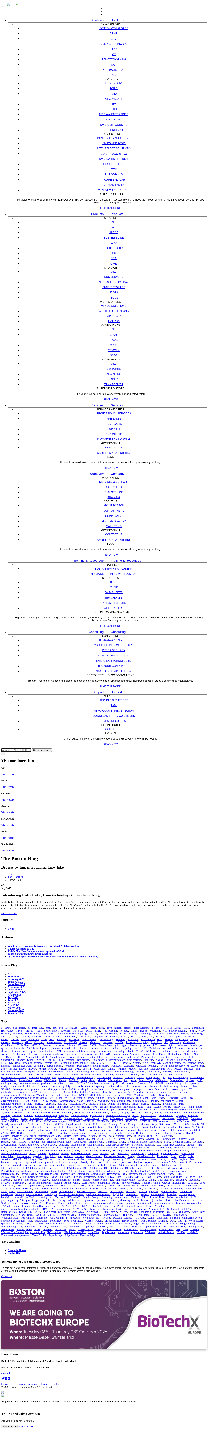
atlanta (92, 1209)
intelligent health (9, 1174)
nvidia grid (83, 1089)
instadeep (105, 1083)
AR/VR (114, 33)
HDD (108, 1062)
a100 (80, 1030)
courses (5, 1136)
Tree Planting (27, 1217)
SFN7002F (74, 1121)
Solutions (97, 20)
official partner (112, 1220)
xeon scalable (134, 1060)
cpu (55, 1027)
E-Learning (123, 1103)
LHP (116, 1062)
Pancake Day (68, 1174)
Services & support (114, 481)
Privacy (45, 1384)
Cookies (56, 1384)
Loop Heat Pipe (41, 1206)
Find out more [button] (110, 208)
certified (123, 1188)
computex (98, 1036)
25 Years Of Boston (83, 1098)
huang (163, 1159)
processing (106, 1130)
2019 (44, 1039)
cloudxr (70, 1127)
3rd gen (72, 1171)
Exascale (170, 1060)
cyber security (102, 1133)
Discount (130, 1191)
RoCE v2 (73, 1080)
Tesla (39, 1030)
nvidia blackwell (141, 1200)
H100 (32, 1153)
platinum (42, 1071)
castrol (170, 1036)
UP (34, 1223)
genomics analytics (16, 1130)
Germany (46, 1054)
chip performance (130, 1182)
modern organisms (61, 1179)
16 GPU (32, 1133)
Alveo (24, 1118)
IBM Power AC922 (114, 143)
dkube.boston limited (177, 1197)
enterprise (30, 1071)
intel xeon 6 (33, 1086)
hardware (107, 1042)
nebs (66, 1220)
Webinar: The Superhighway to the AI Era (23, 1232)
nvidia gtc (6, 1083)
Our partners (113, 510)
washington (51, 1194)
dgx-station (137, 1232)
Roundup (120, 1039)
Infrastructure (46, 1051)
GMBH (180, 1174)
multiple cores (22, 1235)
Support (113, 429)
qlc (163, 1077)
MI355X (58, 1124)
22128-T (66, 1206)
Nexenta (101, 1185)
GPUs (113, 345)
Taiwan (69, 1071)
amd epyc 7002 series (12, 1106)
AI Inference (116, 1118)
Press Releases (114, 602)
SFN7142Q (131, 1121)
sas (26, 1185)
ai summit (39, 1065)
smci (69, 1223)
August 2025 (15, 994)
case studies (83, 1106)
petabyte (38, 1138)
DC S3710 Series (154, 1168)
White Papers (114, 608)
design (151, 1217)
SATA (93, 1045)
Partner (191, 1036)
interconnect (19, 1182)
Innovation (47, 1033)
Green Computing (94, 1086)
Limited (168, 1200)
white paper (98, 1060)
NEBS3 (89, 1220)
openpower (125, 1162)
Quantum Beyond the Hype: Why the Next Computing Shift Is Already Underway (53, 956)
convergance (167, 1100)
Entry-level (7, 1235)
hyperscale (89, 1176)
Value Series (7, 1229)
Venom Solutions (113, 305)
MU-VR (17, 1159)
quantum (55, 1048)
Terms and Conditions (26, 1384)
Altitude (100, 1098)
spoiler (87, 1223)
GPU (114, 242)
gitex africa (122, 1153)
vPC (189, 1089)
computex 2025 (71, 1147)
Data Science (84, 1065)
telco (192, 1176)
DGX (89, 1030)
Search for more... (41, 750)
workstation (173, 1033)
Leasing (164, 1188)
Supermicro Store (112, 1214)
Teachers (16, 1115)
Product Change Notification (134, 1124)
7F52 (148, 1106)
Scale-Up (117, 1150)
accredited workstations (13, 1220)
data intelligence (96, 1127)
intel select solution (99, 1048)
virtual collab (157, 1194)
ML (151, 1083)
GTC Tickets (116, 1191)
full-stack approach (121, 1089)
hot (93, 1138)
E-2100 (43, 1226)
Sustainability (95, 1057)
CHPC (22, 1141)
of (100, 1136)
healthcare (182, 1045)
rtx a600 (54, 1197)
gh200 (20, 1200)
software (5, 1033)
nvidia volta (158, 1185)
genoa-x (25, 1109)
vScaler (192, 1030)
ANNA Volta (131, 1229)
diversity (84, 1162)
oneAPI (87, 1068)
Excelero (65, 1030)
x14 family (135, 1226)
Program (152, 1065)
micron (118, 1027)
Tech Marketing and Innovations (91, 1112)
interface (117, 1077)
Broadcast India (44, 1074)
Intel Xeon (70, 1036)
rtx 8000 (29, 1197)
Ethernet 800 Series (119, 1165)
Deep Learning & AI (113, 44)
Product (104, 1153)
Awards (15, 1039)
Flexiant (191, 1144)
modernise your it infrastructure (50, 1171)
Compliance (114, 516)
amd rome (31, 1106)
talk (123, 1083)
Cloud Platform (95, 1144)
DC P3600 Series (31, 1168)
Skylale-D (192, 1232)
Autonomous (121, 1197)
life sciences (31, 1179)
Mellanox (157, 1027)
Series (115, 1048)
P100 (17, 1057)
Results (167, 1106)
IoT (114, 54)
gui (124, 1174)
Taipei (140, 1077)
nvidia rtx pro (8, 1092)
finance (5, 1051)
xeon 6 (129, 1171)
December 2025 (16, 984)
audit (166, 1176)
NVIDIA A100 (87, 1095)
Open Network (165, 1179)
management (152, 1077)
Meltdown (95, 1042)
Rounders (193, 1115)
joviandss (157, 1200)
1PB (54, 1138)
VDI (129, 1095)
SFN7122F (117, 1121)
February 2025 (16, 1010)
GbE (145, 1086)
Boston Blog (56, 1176)
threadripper (196, 1045)
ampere (194, 1039)
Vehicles (135, 1197)
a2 (2, 1133)
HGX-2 (101, 1147)
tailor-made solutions (173, 1144)
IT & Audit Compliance (113, 666)
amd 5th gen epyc (65, 1106)
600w (4, 1127)
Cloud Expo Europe (39, 1077)
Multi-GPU (198, 1124)
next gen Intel (159, 1171)
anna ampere (41, 1188)
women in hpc (70, 1162)
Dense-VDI (131, 1118)
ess (2, 1165)
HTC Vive (6, 1062)
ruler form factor (58, 1226)
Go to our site (26, 1426)
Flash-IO (29, 1030)
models (76, 1179)
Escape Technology (178, 1077)
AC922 (159, 1083)
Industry (115, 1112)
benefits (29, 1150)
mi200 (47, 1109)
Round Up (156, 1042)
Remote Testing (109, 1124)
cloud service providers (118, 1144)
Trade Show (23, 1045)
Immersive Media (73, 1118)
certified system (24, 1188)
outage (148, 1112)
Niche (80, 1100)
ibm (105, 1030)
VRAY (182, 1156)
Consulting (96, 632)
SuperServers (56, 1071)
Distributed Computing (185, 1147)
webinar (113, 1030)
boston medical (54, 1065)
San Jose (52, 1060)
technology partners (11, 1103)
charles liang (132, 1057)
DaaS (193, 1159)
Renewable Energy (56, 1203)
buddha (5, 1162)
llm (54, 1077)
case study (17, 1042)
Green (33, 1203)
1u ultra (104, 1211)
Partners (145, 1185)
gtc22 (115, 1083)
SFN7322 (145, 1121)
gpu (41, 1027)
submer (21, 1060)
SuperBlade (71, 1095)
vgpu (124, 1045)
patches (35, 1089)
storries (67, 1136)
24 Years (20, 1214)
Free (178, 1229)
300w (187, 1124)
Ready (131, 1156)
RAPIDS (36, 1092)
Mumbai (85, 1074)
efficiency (130, 1077)
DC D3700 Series (113, 1168)
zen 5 (4, 1068)
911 (131, 1138)
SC (166, 1042)
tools (80, 1086)
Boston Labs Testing (189, 1109)
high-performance (112, 1229)
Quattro (47, 1045)
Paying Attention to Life (21, 948)
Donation (63, 1133)
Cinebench (196, 1118)
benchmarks (168, 1118)
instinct (13, 1068)
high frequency (177, 1065)
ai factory (81, 1127)
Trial (185, 1229)
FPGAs (113, 340)
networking (197, 1033)
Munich (102, 1080)
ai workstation (63, 1209)
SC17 (135, 1115)
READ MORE (9, 913)
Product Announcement (71, 1194)
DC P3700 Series (72, 1168)
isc (74, 1030)
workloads (116, 1065)
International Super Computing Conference (151, 1174)
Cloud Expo (179, 1057)
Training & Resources (88, 560)
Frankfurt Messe (114, 1086)
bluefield (5, 1197)
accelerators (59, 1109)
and (60, 1156)
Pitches (65, 1153)
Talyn (19, 1030)
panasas (24, 1203)
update (153, 1095)
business (167, 1071)
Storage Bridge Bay (114, 282)
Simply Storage (113, 287)
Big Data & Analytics (113, 640)
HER (4, 1191)
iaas (3, 1147)
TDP (184, 1106)
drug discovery (100, 1065)
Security (50, 1036)
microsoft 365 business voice (141, 1130)
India (154, 1057)
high (103, 1159)
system (169, 1083)
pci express (22, 1127)
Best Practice (113, 1174)
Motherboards (157, 1068)
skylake (83, 1048)
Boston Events (177, 1226)
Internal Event (166, 1115)
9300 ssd (192, 1182)
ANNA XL (161, 1080)
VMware (82, 1045)
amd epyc (58, 1054)
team (197, 1068)
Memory (114, 350)
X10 (194, 1121)
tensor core (23, 1092)
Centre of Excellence (46, 1115)
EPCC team (50, 1080)
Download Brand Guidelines (114, 715)
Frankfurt (148, 1060)
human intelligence (120, 1100)
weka (4, 1054)
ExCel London (9, 1144)
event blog (153, 1153)
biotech (21, 1054)
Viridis (134, 1030)
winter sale (123, 1232)
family (114, 1211)
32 (87, 1138)
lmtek (194, 1051)
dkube (177, 1051)
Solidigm (186, 1209)
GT (159, 1138)
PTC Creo (140, 1217)
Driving (192, 1226)
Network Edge (87, 1235)
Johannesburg (96, 1141)
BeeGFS (42, 1159)
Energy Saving (187, 1223)
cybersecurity (97, 1115)
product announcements (98, 1194)
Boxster (139, 1138)
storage (127, 1027)
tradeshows (7, 1194)
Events (113, 587)
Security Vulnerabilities (13, 1124)
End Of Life (70, 1042)
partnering (137, 1144)
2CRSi (114, 88)
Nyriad (159, 1060)
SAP (114, 64)
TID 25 (155, 1133)
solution (167, 1051)
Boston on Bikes (47, 1133)
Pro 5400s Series (10, 1171)
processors (155, 1030)
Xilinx (111, 1068)
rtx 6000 (173, 1159)
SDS (41, 1223)
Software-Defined (55, 1223)
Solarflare (61, 1039)
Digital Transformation (113, 655)
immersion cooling (125, 1179)
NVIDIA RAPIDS (133, 1176)
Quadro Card (176, 1080)
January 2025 (15, 1013)
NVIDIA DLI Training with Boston (113, 574)
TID (144, 1048)
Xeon (84, 1027)
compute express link (44, 1147)
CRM (4, 1150)
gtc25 (199, 1080)
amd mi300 (89, 1109)
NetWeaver (92, 1211)
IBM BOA (47, 1209)
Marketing (114, 526)
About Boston (113, 505)
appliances (76, 1220)
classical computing (126, 1203)
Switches (114, 368)
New (95, 1153)
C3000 (170, 1130)
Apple (67, 1182)
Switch (124, 1036)
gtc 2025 (142, 1191)
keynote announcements (26, 1083)
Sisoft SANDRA (10, 1121)
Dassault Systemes (122, 1217)
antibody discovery (120, 1200)
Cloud (10, 1030)
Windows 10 (140, 1095)
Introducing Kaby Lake (127, 1127)
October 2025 (15, 989)
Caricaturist (172, 1098)
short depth (195, 1130)
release (42, 1068)
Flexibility (194, 1179)
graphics (144, 1194)
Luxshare (63, 1144)
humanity (6, 1065)
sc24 (84, 1209)
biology (87, 1179)
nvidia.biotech (75, 1200)
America (5, 1159)
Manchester (155, 1141)
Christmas (111, 1141)
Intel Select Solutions (114, 148)
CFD (114, 38)
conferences (186, 1191)
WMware (150, 1232)
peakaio (28, 1103)
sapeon (180, 1100)
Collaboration (104, 1077)
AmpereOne (36, 1118)
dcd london (130, 1150)
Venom (136, 1062)
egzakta (37, 1156)
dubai (92, 1080)
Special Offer (71, 1092)
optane (33, 1051)
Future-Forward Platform (92, 1171)
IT (127, 1086)
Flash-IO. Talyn (148, 1229)
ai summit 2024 (141, 1100)
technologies (16, 1150)
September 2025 (17, 992)
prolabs (38, 1103)
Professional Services (114, 413)
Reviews (125, 1062)
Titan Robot (142, 1098)
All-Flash (102, 1226)
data (61, 1060)
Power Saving (8, 1226)
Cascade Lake (69, 1048)
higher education (193, 1188)
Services (97, 405)
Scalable (160, 1036)
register (183, 1159)
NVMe (168, 1027)
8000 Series (183, 1121)
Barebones (113, 316)
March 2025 (14, 1007)
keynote (124, 1030)
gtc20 (17, 1062)
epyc (109, 1027)
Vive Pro (120, 1074)
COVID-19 (150, 1147)
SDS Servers (113, 277)
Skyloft (110, 1098)
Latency (185, 1086)
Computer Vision (181, 1141)
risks (14, 1141)
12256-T (5, 1206)
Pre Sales (113, 418)
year (111, 1136)
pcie (12, 1127)
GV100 (41, 1060)
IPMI (58, 1051)
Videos (123, 1211)
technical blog (37, 1127)
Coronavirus (165, 1147)
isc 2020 (119, 1042)
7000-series (30, 1136)
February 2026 (16, 979)
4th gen (111, 1171)
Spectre (83, 1042)
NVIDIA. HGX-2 (15, 1133)
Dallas (22, 1211)
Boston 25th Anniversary (14, 1153)
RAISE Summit (148, 1220)
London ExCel (48, 1144)
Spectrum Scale (19, 1051)
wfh (113, 1206)
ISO (41, 1203)
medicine (155, 1103)
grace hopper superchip (38, 1200)
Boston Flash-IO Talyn (118, 1115)
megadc (102, 1176)
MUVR (169, 1039)
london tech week (22, 1065)
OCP (114, 169)
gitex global (7, 1156)
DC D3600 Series (92, 1168)
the (104, 1136)
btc (164, 1048)
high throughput (169, 1165)
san (51, 1159)
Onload (175, 1209)
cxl (58, 1147)
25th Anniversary (172, 1062)
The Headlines (15, 877)
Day (107, 1138)
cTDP (176, 1106)
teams (162, 1130)
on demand (37, 1162)
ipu (125, 1080)
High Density (113, 248)
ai (29, 1027)
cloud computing (85, 1077)
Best (133, 1112)
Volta (36, 1033)
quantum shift (145, 1203)
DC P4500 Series (163, 1136)
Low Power (156, 1223)
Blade (113, 232)
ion (43, 1089)
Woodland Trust (9, 1217)
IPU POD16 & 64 (114, 174)
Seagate (104, 1106)
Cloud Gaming (92, 1118)
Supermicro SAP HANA (71, 1211)
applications (178, 1203)
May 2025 (13, 1002)
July (200, 1176)
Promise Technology (102, 1074)
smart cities (92, 1159)
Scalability (181, 1179)
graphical (188, 1068)
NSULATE (34, 1211)
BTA (12, 1054)
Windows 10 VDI (86, 1191)
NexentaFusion (131, 1185)
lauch (120, 1171)
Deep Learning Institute (176, 1150)
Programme (176, 1188)
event (101, 1027)
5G (114, 75)
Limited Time (157, 1197)
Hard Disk (93, 1232)
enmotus (42, 1153)
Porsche (145, 1057)
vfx (106, 1206)
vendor (92, 1136)
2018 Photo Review (60, 1098)
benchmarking (142, 1171)
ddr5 (58, 1136)
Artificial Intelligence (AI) (163, 1109)
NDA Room (114, 1176)
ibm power (96, 1162)
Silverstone (165, 1095)
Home (11, 874)
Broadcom (115, 1106)
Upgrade (97, 1206)
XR (92, 1062)
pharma (144, 1103)
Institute (143, 1109)
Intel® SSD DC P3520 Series (16, 1138)
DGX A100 (136, 1188)
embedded (74, 1217)
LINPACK (182, 1118)
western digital (166, 1045)
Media (58, 1074)
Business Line (114, 237)
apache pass (74, 1165)
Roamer (134, 1045)
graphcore (145, 1045)
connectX (18, 1197)
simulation (162, 1217)
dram (181, 1103)
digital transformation (151, 1074)
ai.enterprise (7, 1188)
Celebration (7, 1214)
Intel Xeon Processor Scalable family (47, 1130)
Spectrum (6, 1179)
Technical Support (114, 700)
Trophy (125, 1112)
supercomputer (162, 1203)
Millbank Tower (125, 1098)
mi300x (32, 1068)
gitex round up (23, 1156)
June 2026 (13, 976)
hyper (157, 1071)
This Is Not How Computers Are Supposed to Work (36, 951)
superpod (138, 1089)
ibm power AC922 (166, 1162)
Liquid (16, 1206)
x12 (168, 1211)
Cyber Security (113, 650)
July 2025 (13, 997)
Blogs (11, 928)
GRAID (86, 1206)
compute (146, 1054)
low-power (88, 1217)
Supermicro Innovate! (89, 1214)
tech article (60, 1229)
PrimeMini (137, 1092)
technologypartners (74, 1156)
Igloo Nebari (49, 1211)
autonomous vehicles (73, 1159)
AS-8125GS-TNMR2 (47, 1214)
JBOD (80, 1138)
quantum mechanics (103, 1203)
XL (102, 1054)
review (4, 1039)
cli (74, 1086)
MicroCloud (41, 1220)
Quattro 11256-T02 (114, 153)
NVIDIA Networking (113, 124)
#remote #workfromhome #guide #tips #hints (24, 1098)
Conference (189, 1042)
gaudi (134, 1165)
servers (184, 1033)
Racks (30, 1214)
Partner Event (68, 1214)
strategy (5, 1141)
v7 (2, 1130)
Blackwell (74, 1039)
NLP (57, 1162)
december (17, 1223)
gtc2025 (126, 1159)
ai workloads (169, 1103)
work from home (100, 1089)
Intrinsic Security (166, 1232)
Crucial (166, 1182)
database (169, 1074)
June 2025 (13, 1000)
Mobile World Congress (40, 1095)
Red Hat (182, 1220)
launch (143, 1030)
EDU (12, 1191)
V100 (202, 1030)
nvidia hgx (42, 1217)
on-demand (131, 1194)
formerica (69, 1065)
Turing (61, 1200)
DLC (172, 1220)
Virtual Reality (89, 1039)
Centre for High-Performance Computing (50, 1141)
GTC (186, 1027)
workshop (26, 1171)
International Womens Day (90, 1174)
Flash (190, 1057)
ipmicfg (66, 1086)
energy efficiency (10, 1109)
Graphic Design (91, 1197)
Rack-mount (124, 1223)
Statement (98, 1223)
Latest (54, 1191)
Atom (196, 1054)
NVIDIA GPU (113, 119)
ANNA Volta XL (152, 1062)
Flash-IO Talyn (153, 1176)
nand (11, 1185)
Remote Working (114, 59)
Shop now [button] (110, 399)
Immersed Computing (137, 1042)
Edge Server (71, 1235)
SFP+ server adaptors (164, 1121)
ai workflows (192, 1185)
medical (131, 1083)
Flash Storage (78, 1144)
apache (127, 1209)
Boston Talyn (146, 1080)
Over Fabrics (8, 1045)
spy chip (5, 1223)
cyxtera (69, 1083)
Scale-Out (105, 1150)
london (154, 1100)
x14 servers (122, 1226)
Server (28, 1033)
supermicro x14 (152, 1226)
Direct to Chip (91, 1124)
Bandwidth (155, 1086)
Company (97, 473)
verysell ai (50, 1103)
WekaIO (194, 1229)
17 (113, 1138)
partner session (195, 1048)
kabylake (119, 1130)
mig (27, 1162)
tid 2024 (195, 1197)
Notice (187, 1054)
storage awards (9, 1211)
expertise (149, 1144)
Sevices (5, 1203)
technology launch (148, 1165)
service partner (129, 1220)
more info (6, 1373)
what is (62, 1138)
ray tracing (42, 1197)
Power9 (183, 1162)
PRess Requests (114, 721)
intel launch (19, 1086)
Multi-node (55, 1220)
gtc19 (46, 1092)
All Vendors (114, 83)
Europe (31, 1060)
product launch (181, 1071)
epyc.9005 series (195, 1065)
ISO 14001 (28, 1074)
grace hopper (7, 1200)
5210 (196, 1060)
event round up (106, 1209)
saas (200, 1144)
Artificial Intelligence (37, 1048)
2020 (77, 1068)
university (16, 1136)
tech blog (85, 1092)
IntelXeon (94, 1130)
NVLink (150, 1051)
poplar (133, 1080)
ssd (3, 1030)
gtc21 (97, 1030)
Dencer (148, 1206)
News (91, 1185)
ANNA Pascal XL (10, 1176)
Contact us (113, 447)
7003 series (33, 1054)
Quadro (102, 1051)
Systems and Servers (11, 1112)
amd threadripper (105, 1109)
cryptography (194, 1203)
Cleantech (198, 1141)
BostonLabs (195, 1162)
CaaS (14, 1203)
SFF (77, 1150)
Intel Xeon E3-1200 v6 (191, 1127)
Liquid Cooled (73, 1124)
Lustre (58, 1095)
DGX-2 (5, 1036)
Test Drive (6, 1057)
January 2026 (15, 981)
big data (190, 1080)
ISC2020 (171, 1185)
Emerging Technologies (114, 660)
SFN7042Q (103, 1121)
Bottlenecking (171, 1086)
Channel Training (151, 1182)
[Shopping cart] (107, 14)
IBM (113, 104)
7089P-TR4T (33, 1100)
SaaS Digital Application (113, 671)
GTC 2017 (79, 1185)
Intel (113, 109)
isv (97, 1217)
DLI (23, 1039)
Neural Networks (146, 1156)
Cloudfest (39, 1042)
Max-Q (177, 1124)
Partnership (84, 1036)
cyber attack (118, 1133)
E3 (44, 1235)
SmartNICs (104, 1182)
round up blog (138, 1153)
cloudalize (58, 1083)
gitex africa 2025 (169, 1153)
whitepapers (53, 1089)
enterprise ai (111, 1162)
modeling (175, 1217)
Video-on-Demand (149, 1118)
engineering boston (192, 1217)
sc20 (159, 1039)
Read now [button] (110, 467)
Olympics (181, 1115)
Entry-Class (31, 1226)
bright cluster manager (86, 1188)
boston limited (51, 1030)
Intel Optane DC (172, 1112)
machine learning (108, 1033)
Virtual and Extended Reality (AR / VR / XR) (48, 1112)
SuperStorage (55, 1235)
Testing (157, 1106)
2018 (136, 1048)
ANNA (52, 1068)
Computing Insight (137, 1141)
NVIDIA (6, 1027)
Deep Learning (142, 1027)
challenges (176, 1176)
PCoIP (120, 1206)
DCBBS (162, 1220)
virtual (43, 1057)
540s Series (185, 1168)
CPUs (113, 334)
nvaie (165, 1089)
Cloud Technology (28, 1144)
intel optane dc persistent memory (24, 1165)
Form (173, 1156)
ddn (150, 1071)
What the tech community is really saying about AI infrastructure (43, 946)
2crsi (183, 1098)
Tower (114, 263)
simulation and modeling (13, 1077)
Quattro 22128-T (77, 1130)
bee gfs (78, 1176)
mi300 (22, 1068)
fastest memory (46, 1136)
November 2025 (16, 987)
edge (190, 1098)
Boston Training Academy (114, 568)
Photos (62, 1080)
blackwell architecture (61, 1188)
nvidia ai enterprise (32, 1062)
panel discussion (79, 1115)
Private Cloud (166, 1229)
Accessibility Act (77, 1103)
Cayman (150, 1138)
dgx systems (151, 1188)
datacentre (159, 1033)
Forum (98, 1220)
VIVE (100, 1062)
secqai (186, 1051)
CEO (27, 1223)
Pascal (177, 1068)
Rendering (107, 1197)
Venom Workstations (113, 190)
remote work (51, 1062)
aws (141, 1112)
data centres (83, 1060)
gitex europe (187, 1153)
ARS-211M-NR (53, 1118)
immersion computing (150, 1150)
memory (5, 1042)
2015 (192, 1138)
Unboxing (175, 1042)
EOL (182, 1165)
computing (126, 1048)
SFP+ (38, 1121)
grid (117, 1045)
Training (114, 497)
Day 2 (68, 1176)
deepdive (52, 1127)
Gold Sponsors (94, 1156)
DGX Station (148, 1039)
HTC (144, 1036)
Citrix (76, 1182)
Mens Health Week (48, 1174)
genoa (133, 1109)
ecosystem (17, 1162)
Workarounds (89, 1182)
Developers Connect (114, 1156)
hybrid (72, 1229)
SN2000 (5, 1182)
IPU (114, 253)
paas (10, 1147)
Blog (113, 582)
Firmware (111, 1223)
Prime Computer (57, 1057)
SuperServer (181, 1039)
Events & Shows (17, 1250)
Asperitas (24, 1036)
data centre (58, 1045)
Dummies (197, 1200)
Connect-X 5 (8, 1060)
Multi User (66, 1185)
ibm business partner (144, 1162)
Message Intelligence (131, 1147)
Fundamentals (17, 1048)
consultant (51, 1150)
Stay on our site (10, 1426)
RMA (114, 705)
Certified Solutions (114, 311)
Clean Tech (74, 1203)
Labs (202, 1182)
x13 (20, 1226)
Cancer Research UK (82, 1133)
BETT (158, 1112)
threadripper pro (89, 1054)
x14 (112, 1226)
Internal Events (28, 1174)
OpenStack (107, 1092)
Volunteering (82, 1071)
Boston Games (148, 1115)
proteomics (102, 1200)
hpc (61, 1027)
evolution (44, 1179)
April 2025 (14, 1005)
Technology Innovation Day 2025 (178, 1133)
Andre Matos (25, 1080)
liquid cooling (184, 1060)
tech (61, 1127)
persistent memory (115, 1060)
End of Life (114, 434)
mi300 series (74, 1109)
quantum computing (156, 1092)
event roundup (140, 1159)
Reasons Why (153, 1089)
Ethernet (71, 1045)
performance (111, 1036)
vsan (98, 1229)
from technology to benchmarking (159, 1127)
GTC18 (36, 1045)
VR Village (30, 1159)
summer (120, 1136)
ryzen (4, 1048)
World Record (196, 1220)
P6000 (72, 1089)
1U (47, 1138)
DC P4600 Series (143, 1136)
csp (158, 1144)
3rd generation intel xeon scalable (147, 1211)
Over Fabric (159, 1054)
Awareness (107, 1071)
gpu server (119, 1095)
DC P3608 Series (51, 1168)
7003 (94, 1106)
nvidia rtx (57, 1092)
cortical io (112, 1147)
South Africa (79, 1141)
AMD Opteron (24, 1229)
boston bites (99, 1068)
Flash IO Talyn (22, 1147)
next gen (5, 1086)
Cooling (26, 1206)
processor (181, 1036)
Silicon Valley (180, 1214)
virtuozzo (47, 1229)
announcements (34, 1194)
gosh (128, 1136)
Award (163, 1065)
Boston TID (142, 1133)
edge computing (9, 1100)
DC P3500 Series (10, 1168)
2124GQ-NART (161, 1214)
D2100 (181, 1232)
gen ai (135, 1103)
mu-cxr (10, 1071)
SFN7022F (88, 1121)
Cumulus (135, 1086)
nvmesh (132, 1033)
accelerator (122, 1109)
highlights (118, 1194)
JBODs (113, 297)
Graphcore (113, 98)
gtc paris (153, 1191)
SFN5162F (27, 1121)
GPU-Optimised (58, 1217)
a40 (63, 1197)
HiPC (4, 1118)
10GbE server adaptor (55, 1121)
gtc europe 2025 (169, 1191)
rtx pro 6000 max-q (161, 1124)
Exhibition (133, 1039)
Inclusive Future (97, 1103)
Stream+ (14, 1118)
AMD (114, 93)
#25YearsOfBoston (193, 1062)
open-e (95, 1092)
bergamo (36, 1109)
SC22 (76, 1209)
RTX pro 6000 (30, 1057)
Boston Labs (113, 487)
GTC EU (102, 1191)
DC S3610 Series (134, 1168)
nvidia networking (86, 1051)
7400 (3, 1185)
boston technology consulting (130, 1071)
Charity (95, 1071)
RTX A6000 (73, 1197)
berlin (84, 1080)
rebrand (58, 1182)
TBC (165, 1226)
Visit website (7, 774)
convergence (79, 1136)
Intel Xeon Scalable (193, 1112)
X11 (169, 1068)
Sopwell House (134, 1206)
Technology (145, 1033)
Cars (200, 1226)
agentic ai (90, 1100)
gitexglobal (49, 1156)
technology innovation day (74, 1062)
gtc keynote (114, 1159)
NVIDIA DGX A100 (87, 1083)
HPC (114, 49)
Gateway (55, 1086)
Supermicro (114, 130)
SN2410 (196, 1086)
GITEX (172, 1048)
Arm (51, 1039)
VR (165, 1030)
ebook (130, 1051)
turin (51, 1106)
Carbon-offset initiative (175, 1138)
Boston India (174, 1054)
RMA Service (114, 492)
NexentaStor (114, 1185)
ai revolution (87, 1147)
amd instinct (72, 1054)
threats (130, 1133)
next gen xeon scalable (94, 1165)
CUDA (140, 1051)
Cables (114, 379)
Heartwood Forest (10, 1074)
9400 (19, 1185)
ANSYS (106, 1217)
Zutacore (128, 1065)
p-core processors (178, 1171)
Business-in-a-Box (80, 1153)
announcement (54, 1042)
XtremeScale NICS (159, 1209)
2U (174, 1211)
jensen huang (106, 1039)
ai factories (37, 1036)
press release (36, 1185)
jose (58, 1159)
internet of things (77, 1057)
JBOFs (114, 292)
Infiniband (33, 1039)
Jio (186, 1176)
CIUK (122, 1141)
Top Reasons (108, 1232)
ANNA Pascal (8, 1080)
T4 (54, 1200)
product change (108, 1188)
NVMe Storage (143, 1214)
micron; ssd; (52, 1185)
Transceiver (113, 384)
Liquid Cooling (113, 164)
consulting (133, 1074)
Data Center (171, 1223)
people (38, 1080)
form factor (117, 1057)
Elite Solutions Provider (35, 1176)
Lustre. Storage (89, 1150)
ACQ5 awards (49, 1100)
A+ (113, 227)
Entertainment (71, 1074)
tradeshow (69, 1051)
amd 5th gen (195, 1106)
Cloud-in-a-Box (66, 1077)
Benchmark (198, 1027)
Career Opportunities (113, 452)
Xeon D (36, 1235)
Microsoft (141, 1065)
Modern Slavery (114, 521)
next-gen (63, 1115)
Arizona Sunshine (178, 1092)
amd (48, 1027)
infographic (181, 1083)
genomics (89, 1200)
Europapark (130, 1106)
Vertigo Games (9, 1095)
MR (64, 1089)
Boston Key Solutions (113, 138)
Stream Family (113, 184)
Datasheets (114, 592)
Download (162, 1156)
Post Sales (114, 423)
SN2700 (5, 1089)
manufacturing (66, 1191)
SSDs (113, 355)
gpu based (184, 1211)
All (113, 222)
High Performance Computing (71, 1033)
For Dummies (182, 1200)
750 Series (171, 1168)
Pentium (47, 1124)
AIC (105, 1118)
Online (111, 1103)
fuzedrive (54, 1153)
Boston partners (21, 1089)
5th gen (42, 1106)
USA (191, 1156)
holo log (62, 1103)
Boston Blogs (178, 1089)
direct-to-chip (100, 1179)
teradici (132, 1068)
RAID (76, 1206)
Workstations (115, 1080)
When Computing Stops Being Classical (30, 953)
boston (92, 1027)
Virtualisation (113, 70)
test (3, 1071)
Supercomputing (177, 1030)
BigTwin (127, 1214)
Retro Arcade (157, 1098)
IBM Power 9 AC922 (75, 1232)
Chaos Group (197, 1077)
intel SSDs (74, 1226)
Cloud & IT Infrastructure (114, 645)
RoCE (115, 1182)
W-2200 (5, 1115)
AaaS (37, 1229)
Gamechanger (67, 1100)
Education (165, 1057)
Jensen (153, 1159)
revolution (103, 1100)
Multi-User (154, 1048)
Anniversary (198, 1211)
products (45, 1083)
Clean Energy (123, 1092)
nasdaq (77, 1223)
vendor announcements (39, 1182)
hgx (180, 1185)
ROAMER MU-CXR (113, 179)
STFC (167, 1141)
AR (108, 1054)
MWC (22, 1095)
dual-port (143, 1068)
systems (40, 1150)
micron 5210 (178, 1182)
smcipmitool (140, 1209)
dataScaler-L (65, 1150)
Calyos (55, 1206)
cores (19, 1071)
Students (28, 1115)
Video (182, 1048)
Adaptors (113, 374)
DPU (145, 1197)
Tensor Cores (106, 1045)
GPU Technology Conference (32, 1191)
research (70, 1060)
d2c (111, 1179)
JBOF (72, 1138)
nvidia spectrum (187, 1194)
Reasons (142, 1083)
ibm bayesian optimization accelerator (20, 1209)
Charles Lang (104, 1095)
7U (22, 1100)
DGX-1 (93, 1033)
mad (30, 1220)
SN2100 (135, 1036)
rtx (159, 1051)
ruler (107, 1057)
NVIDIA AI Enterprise (113, 114)
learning (19, 1194)
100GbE (141, 1179)
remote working (116, 1051)
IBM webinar (54, 1232)
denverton (182, 1130)
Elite (140, 1106)
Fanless (114, 321)
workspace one (85, 1229)
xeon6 (45, 1086)
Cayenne (122, 1138)
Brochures (113, 597)
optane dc (195, 1083)
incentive (171, 1194)
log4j (118, 1209)
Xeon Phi (159, 1206)
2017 (14, 1036)
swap (100, 1138)
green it (49, 1162)
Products (97, 214)
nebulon (18, 1179)
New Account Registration (114, 710)
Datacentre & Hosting (113, 439)
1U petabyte (88, 1226)
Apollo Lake (34, 1124)
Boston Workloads (113, 28)
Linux (152, 1179)
